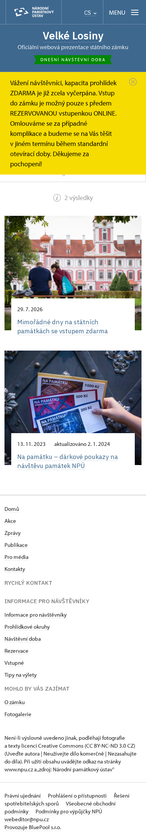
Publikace (16, 544)
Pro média (16, 556)
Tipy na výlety (20, 674)
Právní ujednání (23, 795)
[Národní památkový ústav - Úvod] (34, 12)
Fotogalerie (17, 714)
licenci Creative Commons (52, 745)
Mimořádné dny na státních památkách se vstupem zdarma (62, 326)
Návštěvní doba (22, 638)
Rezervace (16, 650)
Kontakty (14, 568)
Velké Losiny (73, 35)
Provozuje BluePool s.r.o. (32, 827)
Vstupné (14, 662)
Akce (10, 520)
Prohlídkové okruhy (27, 626)
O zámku (14, 702)
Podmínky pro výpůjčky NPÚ (69, 811)
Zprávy (12, 532)
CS (88, 12)
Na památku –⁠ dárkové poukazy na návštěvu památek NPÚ (67, 461)
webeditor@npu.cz (26, 819)
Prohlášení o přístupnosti (78, 795)
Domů (11, 508)
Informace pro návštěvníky (35, 614)
